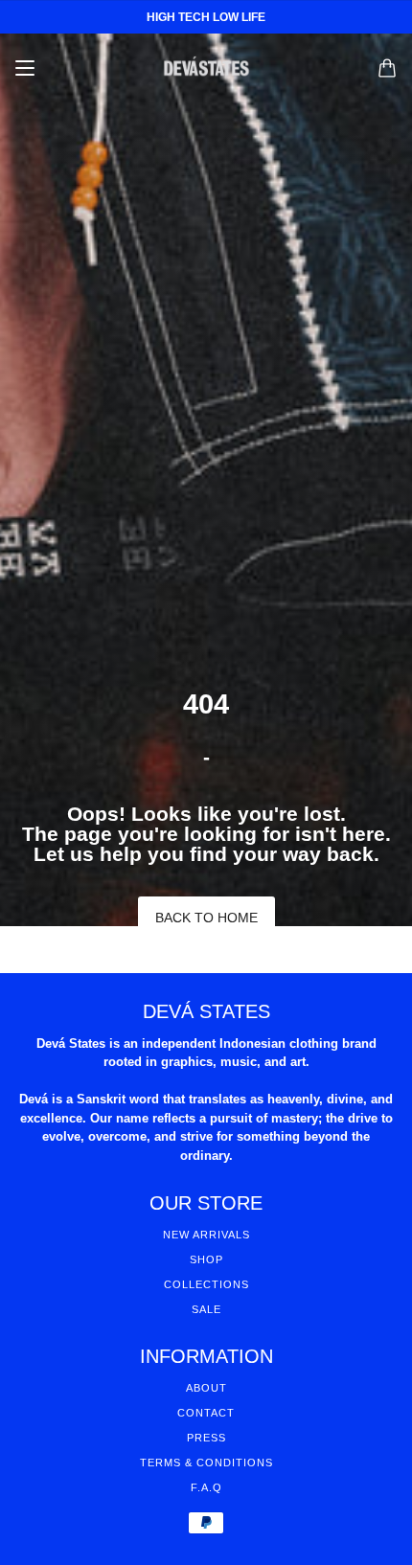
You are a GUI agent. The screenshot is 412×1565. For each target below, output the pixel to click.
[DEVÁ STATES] (206, 68)
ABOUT (206, 1388)
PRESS (206, 1437)
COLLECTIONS (206, 1284)
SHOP (206, 1259)
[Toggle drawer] (24, 68)
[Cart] (387, 68)
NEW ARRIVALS (206, 1234)
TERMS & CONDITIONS (206, 1462)
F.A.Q (206, 1487)
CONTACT (206, 1412)
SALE (206, 1309)
